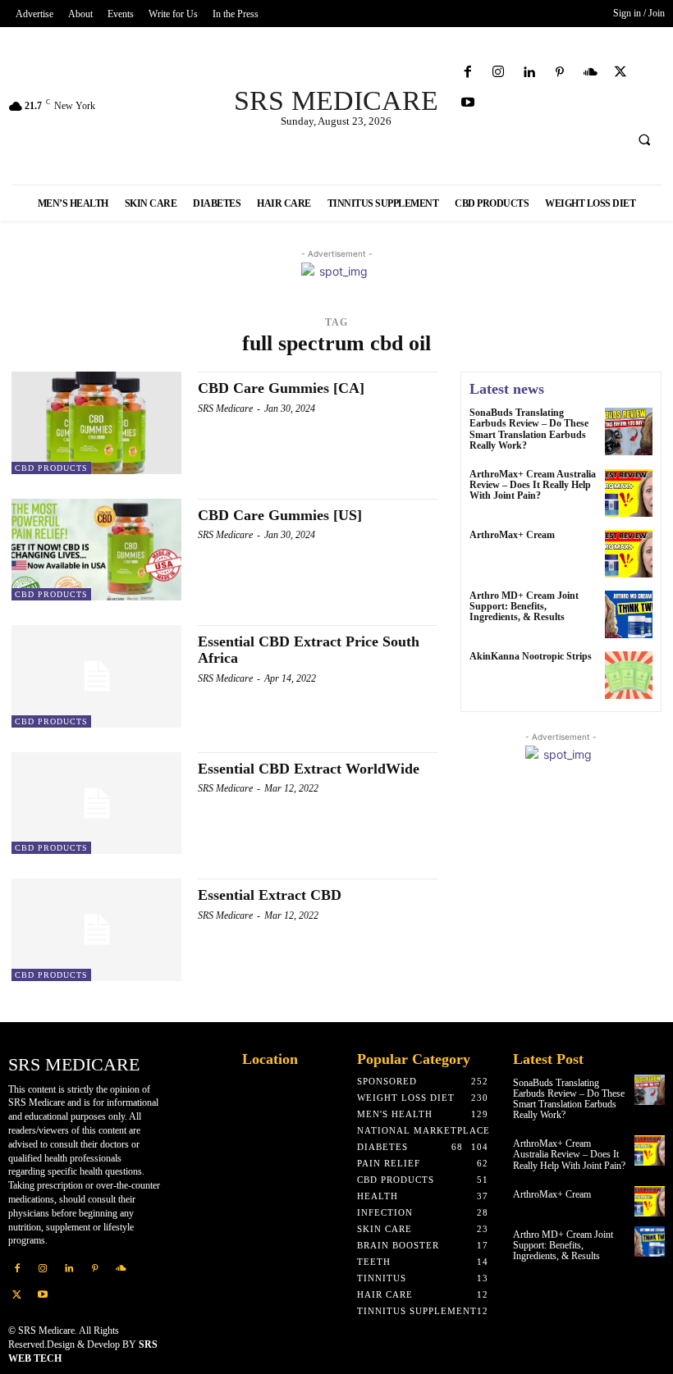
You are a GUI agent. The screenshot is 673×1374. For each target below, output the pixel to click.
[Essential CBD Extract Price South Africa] (96, 676)
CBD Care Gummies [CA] (281, 388)
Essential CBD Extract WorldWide (308, 768)
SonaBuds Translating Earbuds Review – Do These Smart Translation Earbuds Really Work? (528, 429)
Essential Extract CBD (269, 895)
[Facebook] (468, 73)
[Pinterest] (559, 73)
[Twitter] (621, 73)
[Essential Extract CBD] (96, 929)
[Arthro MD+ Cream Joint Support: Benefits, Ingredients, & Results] (628, 614)
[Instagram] (499, 73)
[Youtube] (468, 103)
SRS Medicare (225, 408)
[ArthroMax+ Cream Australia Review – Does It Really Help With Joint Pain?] (628, 493)
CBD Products (51, 467)
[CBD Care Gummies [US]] (96, 549)
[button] (644, 140)
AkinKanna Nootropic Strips (530, 656)
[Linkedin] (529, 73)
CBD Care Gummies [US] (280, 515)
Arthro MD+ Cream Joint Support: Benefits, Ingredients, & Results (524, 606)
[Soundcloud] (590, 73)
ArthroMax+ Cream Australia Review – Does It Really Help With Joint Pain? (532, 484)
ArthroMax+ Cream (512, 535)
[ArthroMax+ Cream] (628, 553)
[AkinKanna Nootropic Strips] (628, 675)
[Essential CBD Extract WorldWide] (96, 803)
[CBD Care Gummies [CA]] (96, 422)
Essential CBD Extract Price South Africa (308, 649)
